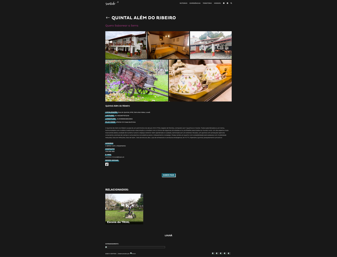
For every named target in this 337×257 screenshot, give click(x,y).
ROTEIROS (183, 3)
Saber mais (168, 175)
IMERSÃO (217, 3)
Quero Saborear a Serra (121, 25)
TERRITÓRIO (207, 3)
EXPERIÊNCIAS (195, 3)
